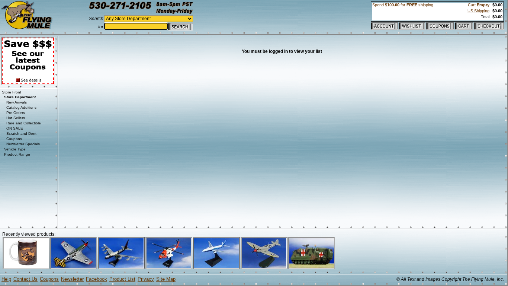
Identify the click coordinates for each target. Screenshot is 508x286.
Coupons (14, 139)
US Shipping (478, 11)
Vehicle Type (15, 149)
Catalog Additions (21, 107)
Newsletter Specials (23, 144)
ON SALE (14, 128)
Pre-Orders (15, 113)
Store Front (11, 92)
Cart (478, 5)
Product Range (17, 154)
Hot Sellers (15, 118)
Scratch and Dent (21, 133)
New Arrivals (16, 102)
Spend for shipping (402, 5)
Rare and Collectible (23, 123)
